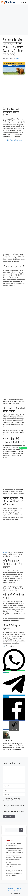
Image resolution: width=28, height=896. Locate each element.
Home (7, 886)
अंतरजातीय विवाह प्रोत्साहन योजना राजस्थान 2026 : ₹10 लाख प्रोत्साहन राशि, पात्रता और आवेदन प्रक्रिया (14, 857)
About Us (12, 886)
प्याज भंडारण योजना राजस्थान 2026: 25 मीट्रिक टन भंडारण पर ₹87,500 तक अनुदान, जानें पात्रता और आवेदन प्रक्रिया (14, 850)
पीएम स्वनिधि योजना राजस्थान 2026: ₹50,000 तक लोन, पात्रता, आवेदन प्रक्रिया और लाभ (13, 864)
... (3, 753)
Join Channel (24, 447)
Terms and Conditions (14, 891)
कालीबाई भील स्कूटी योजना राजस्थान (14, 140)
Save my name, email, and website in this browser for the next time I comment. (14, 800)
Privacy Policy (10, 888)
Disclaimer (18, 888)
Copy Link (14, 729)
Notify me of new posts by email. (14, 811)
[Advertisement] (14, 20)
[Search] (21, 830)
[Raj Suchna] (8, 2)
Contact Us (19, 886)
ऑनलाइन (5, 552)
